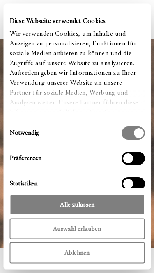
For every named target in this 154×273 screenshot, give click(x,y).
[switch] (133, 158)
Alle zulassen (77, 204)
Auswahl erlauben (77, 228)
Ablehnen (77, 252)
